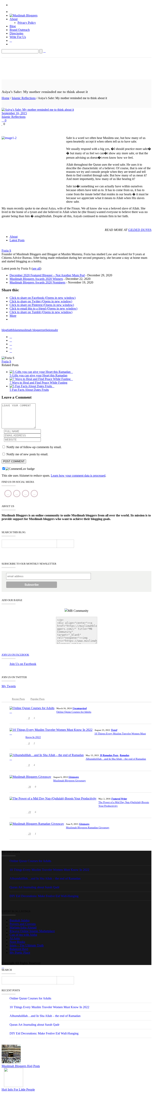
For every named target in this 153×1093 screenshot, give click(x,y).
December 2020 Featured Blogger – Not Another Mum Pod (47, 275)
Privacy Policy (27, 22)
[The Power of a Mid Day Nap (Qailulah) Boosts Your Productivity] (53, 800)
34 (29, 786)
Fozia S (6, 250)
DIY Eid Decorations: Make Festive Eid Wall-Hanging (44, 896)
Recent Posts (18, 699)
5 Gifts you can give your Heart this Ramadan (38, 375)
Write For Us (18, 37)
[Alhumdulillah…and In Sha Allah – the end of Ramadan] (47, 757)
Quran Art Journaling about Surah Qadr (34, 887)
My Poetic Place (20, 952)
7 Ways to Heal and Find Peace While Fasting (38, 382)
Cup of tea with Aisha (23, 934)
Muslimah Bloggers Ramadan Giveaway (87, 827)
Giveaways (74, 777)
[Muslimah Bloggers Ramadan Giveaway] (37, 825)
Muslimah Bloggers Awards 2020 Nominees (37, 282)
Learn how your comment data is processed (78, 475)
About (14, 19)
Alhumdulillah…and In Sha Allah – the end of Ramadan (116, 758)
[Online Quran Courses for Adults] (32, 710)
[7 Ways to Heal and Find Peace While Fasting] (41, 379)
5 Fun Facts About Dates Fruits (29, 389)
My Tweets (9, 686)
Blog (13, 26)
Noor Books (17, 941)
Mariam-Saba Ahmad (23, 927)
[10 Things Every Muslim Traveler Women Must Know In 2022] (51, 731)
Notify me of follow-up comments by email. (34, 447)
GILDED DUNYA (139, 230)
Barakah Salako (19, 920)
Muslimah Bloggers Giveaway (69, 780)
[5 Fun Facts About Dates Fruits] (32, 386)
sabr (55, 330)
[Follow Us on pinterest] (34, 493)
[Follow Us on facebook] (8, 493)
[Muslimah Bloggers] (23, 15)
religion (48, 330)
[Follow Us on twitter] (16, 493)
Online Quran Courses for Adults (73, 711)
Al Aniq (15, 938)
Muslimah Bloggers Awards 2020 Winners (36, 279)
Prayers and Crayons (23, 924)
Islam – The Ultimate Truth (27, 945)
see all (36, 268)
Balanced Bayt (19, 949)
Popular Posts (37, 699)
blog (4, 330)
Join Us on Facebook (15, 654)
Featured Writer (119, 798)
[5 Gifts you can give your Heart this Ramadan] (41, 371)
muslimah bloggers (31, 330)
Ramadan (124, 755)
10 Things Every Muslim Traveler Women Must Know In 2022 (86, 735)
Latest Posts (17, 240)
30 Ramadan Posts (109, 755)
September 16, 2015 (14, 113)
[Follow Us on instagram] (25, 493)
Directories (16, 33)
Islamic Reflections (24, 98)
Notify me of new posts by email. (27, 454)
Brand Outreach (20, 29)
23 (29, 812)
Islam (16, 330)
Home (5, 98)
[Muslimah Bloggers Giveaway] (30, 778)
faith (10, 330)
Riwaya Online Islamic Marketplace (32, 931)
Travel (114, 730)
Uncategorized (80, 708)
